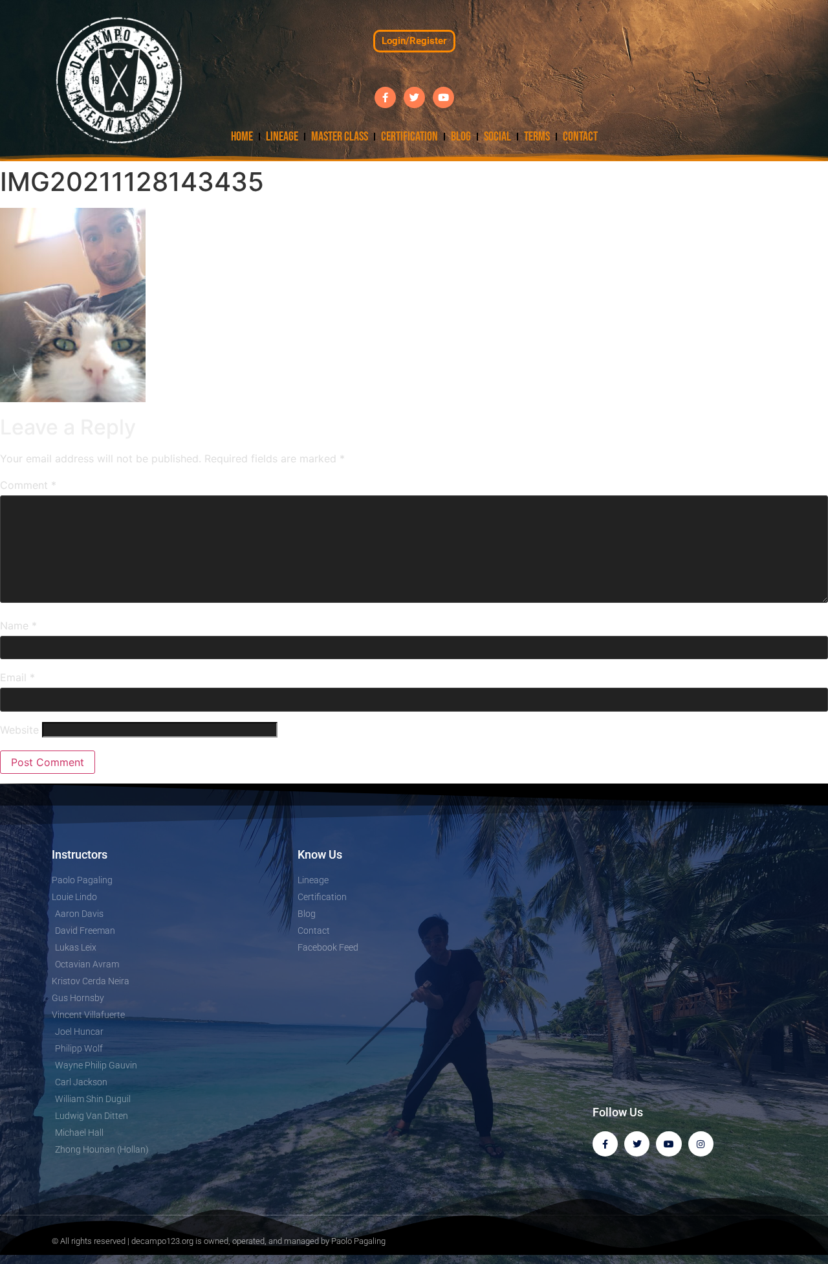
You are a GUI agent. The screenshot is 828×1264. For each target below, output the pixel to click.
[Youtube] (443, 97)
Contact (580, 136)
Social (497, 136)
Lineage (282, 136)
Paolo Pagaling (358, 1241)
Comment (28, 485)
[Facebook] (605, 1144)
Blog (461, 136)
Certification (409, 136)
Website (19, 730)
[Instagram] (701, 1144)
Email (17, 677)
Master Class (339, 136)
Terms (537, 136)
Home (242, 136)
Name (18, 625)
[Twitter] (414, 97)
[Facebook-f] (385, 97)
